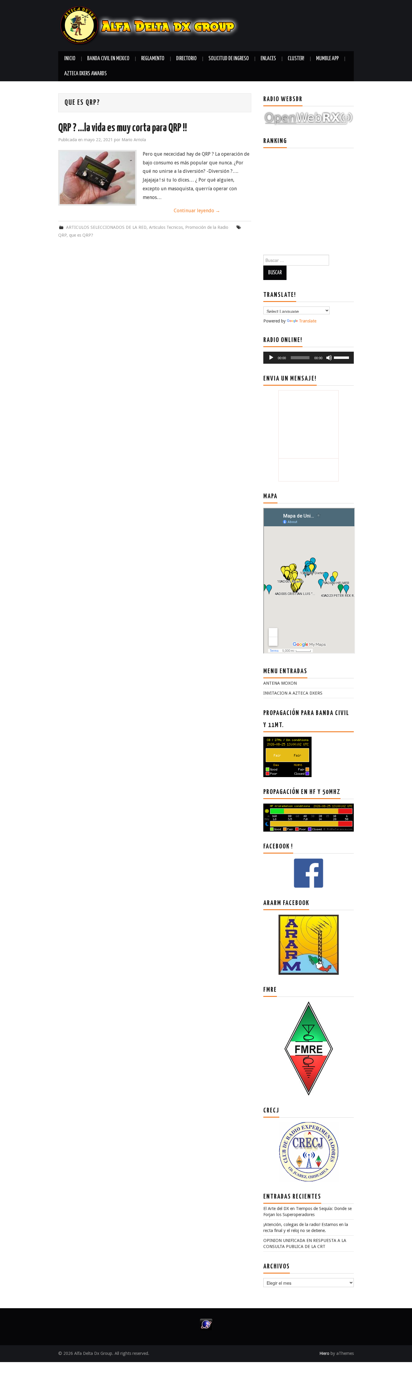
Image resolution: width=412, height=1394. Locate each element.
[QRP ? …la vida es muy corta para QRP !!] (97, 177)
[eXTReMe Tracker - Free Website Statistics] (206, 1324)
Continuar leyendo (197, 210)
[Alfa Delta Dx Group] (148, 25)
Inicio (69, 58)
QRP (62, 235)
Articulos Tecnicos (166, 227)
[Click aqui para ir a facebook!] (308, 872)
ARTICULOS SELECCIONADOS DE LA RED (106, 227)
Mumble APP (327, 58)
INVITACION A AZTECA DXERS (292, 693)
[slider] (342, 357)
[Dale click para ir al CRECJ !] (309, 1151)
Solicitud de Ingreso (228, 58)
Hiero (324, 1353)
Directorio (186, 58)
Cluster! (296, 58)
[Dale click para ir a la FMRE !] (308, 1048)
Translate (307, 321)
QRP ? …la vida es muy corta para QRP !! (122, 128)
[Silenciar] (329, 358)
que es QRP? (81, 235)
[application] (308, 358)
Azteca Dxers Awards (85, 73)
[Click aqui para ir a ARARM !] (308, 944)
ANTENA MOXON (280, 683)
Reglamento (152, 58)
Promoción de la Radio (206, 227)
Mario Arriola (134, 139)
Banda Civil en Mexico (108, 58)
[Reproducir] (271, 358)
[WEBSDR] (308, 118)
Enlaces (268, 58)
